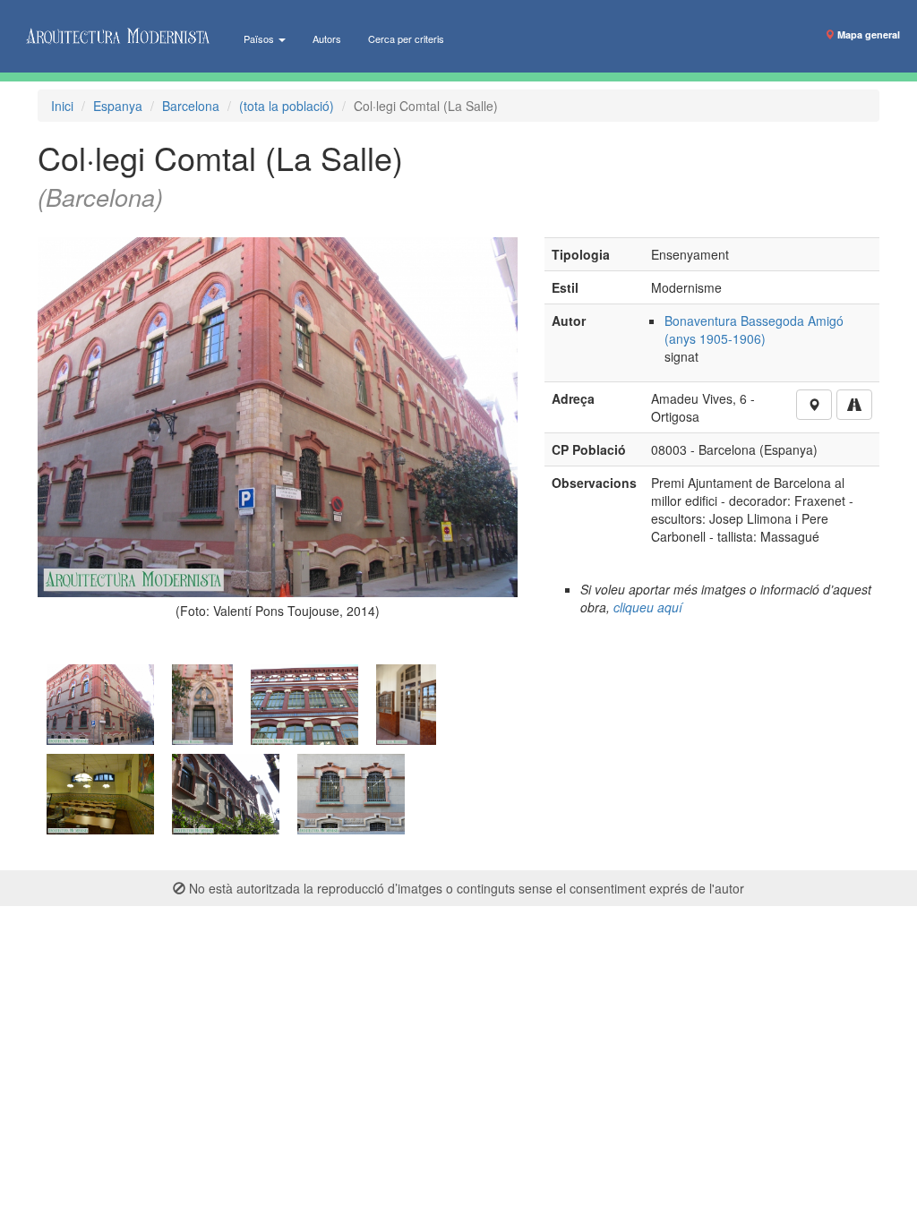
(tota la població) (286, 106)
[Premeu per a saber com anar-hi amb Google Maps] (854, 404)
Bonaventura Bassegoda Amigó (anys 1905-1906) (754, 329)
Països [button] (260, 38)
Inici (62, 106)
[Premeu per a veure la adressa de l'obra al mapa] (814, 404)
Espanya (117, 106)
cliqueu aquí (647, 607)
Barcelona (190, 106)
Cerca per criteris (406, 38)
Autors (327, 38)
